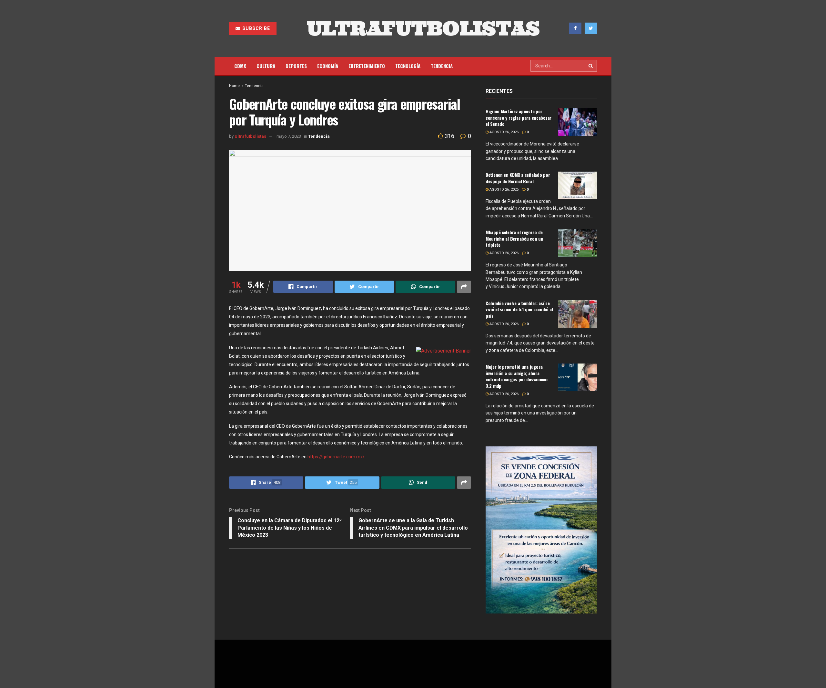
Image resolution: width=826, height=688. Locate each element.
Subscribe (255, 28)
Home (234, 86)
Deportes (296, 65)
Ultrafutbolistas (250, 136)
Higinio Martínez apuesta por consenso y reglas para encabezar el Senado (518, 117)
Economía (327, 65)
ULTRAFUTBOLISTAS (423, 28)
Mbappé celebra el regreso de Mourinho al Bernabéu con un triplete (514, 238)
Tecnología (407, 65)
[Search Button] (591, 66)
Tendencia (442, 65)
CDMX (240, 65)
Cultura (266, 65)
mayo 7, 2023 (289, 136)
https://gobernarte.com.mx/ (336, 456)
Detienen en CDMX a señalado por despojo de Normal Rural (518, 177)
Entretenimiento (366, 65)
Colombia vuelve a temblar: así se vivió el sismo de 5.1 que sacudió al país (519, 309)
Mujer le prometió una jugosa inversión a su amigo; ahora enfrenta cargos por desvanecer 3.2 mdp (517, 376)
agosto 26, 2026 (504, 132)
